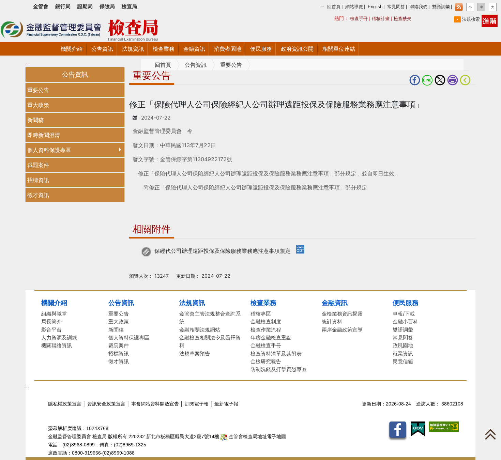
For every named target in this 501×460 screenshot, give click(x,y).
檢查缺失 (402, 18)
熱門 (353, 18)
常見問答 (396, 6)
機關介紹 (54, 302)
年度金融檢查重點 (270, 337)
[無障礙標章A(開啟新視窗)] (444, 426)
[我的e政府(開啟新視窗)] (418, 428)
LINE (428, 80)
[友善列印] (453, 80)
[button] (470, 7)
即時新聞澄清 (43, 135)
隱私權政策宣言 (64, 404)
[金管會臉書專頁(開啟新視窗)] (397, 430)
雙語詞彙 (441, 6)
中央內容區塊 (145, 95)
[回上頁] (466, 80)
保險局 (107, 6)
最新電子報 (226, 404)
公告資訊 (196, 65)
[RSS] (459, 7)
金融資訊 (335, 302)
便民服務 (406, 302)
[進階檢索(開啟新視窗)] (490, 20)
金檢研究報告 (265, 361)
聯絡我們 (418, 6)
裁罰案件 (38, 165)
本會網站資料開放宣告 (155, 404)
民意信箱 (403, 361)
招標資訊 (38, 180)
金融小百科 (405, 321)
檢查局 (129, 6)
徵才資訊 (38, 194)
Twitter (441, 80)
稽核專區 (260, 313)
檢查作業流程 (265, 329)
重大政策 (38, 105)
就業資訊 (403, 353)
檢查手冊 (359, 18)
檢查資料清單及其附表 (276, 353)
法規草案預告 (194, 353)
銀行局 (63, 6)
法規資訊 (192, 302)
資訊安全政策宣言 (106, 404)
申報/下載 (404, 313)
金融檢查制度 (265, 321)
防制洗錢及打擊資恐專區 (278, 369)
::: (322, 7)
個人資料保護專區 (49, 150)
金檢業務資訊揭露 (342, 313)
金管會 (40, 6)
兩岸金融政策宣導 (342, 329)
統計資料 (332, 321)
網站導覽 (354, 6)
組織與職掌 (54, 313)
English (375, 6)
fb (415, 80)
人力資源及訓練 (59, 337)
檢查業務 (263, 302)
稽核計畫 (381, 18)
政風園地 (403, 345)
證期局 (85, 6)
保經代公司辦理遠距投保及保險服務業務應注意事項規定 (222, 250)
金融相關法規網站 (199, 329)
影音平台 (51, 329)
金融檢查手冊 (265, 345)
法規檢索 (471, 19)
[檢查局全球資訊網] (88, 28)
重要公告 (38, 90)
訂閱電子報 (197, 404)
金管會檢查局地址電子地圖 (256, 436)
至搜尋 (187, 31)
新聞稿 (35, 120)
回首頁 (333, 6)
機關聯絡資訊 (56, 345)
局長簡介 (51, 321)
